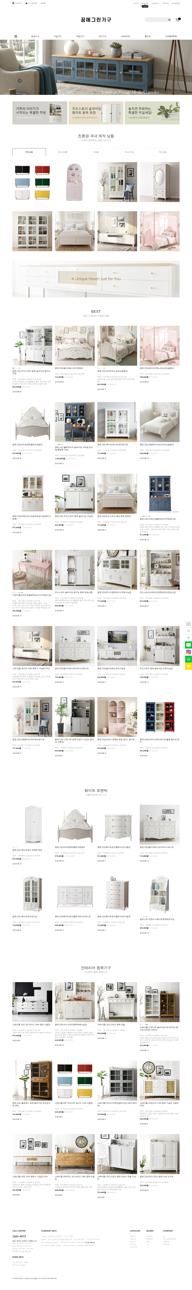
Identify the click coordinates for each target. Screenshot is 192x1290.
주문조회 (165, 3)
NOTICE (149, 1236)
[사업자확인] (90, 1242)
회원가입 (145, 3)
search (188, 630)
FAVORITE (18, 3)
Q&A (148, 1242)
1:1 (148, 1244)
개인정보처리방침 (169, 1239)
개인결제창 (176, 3)
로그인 (136, 3)
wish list (188, 637)
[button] (28, 67)
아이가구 (102, 36)
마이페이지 (155, 3)
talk (188, 659)
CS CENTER (32, 3)
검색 (169, 20)
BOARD (43, 3)
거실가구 (58, 36)
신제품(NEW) (171, 36)
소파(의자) (125, 36)
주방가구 (80, 36)
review (188, 623)
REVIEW (150, 1239)
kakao (188, 666)
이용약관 (166, 1244)
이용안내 (166, 1242)
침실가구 (35, 36)
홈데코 (148, 36)
